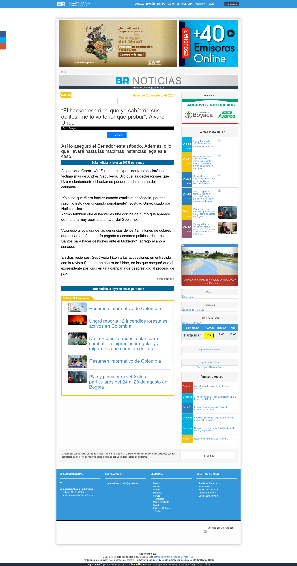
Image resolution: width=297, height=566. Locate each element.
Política (156, 508)
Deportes (157, 492)
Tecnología (158, 498)
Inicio (63, 71)
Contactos (232, 3)
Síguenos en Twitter (210, 362)
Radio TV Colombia (208, 489)
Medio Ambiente (161, 501)
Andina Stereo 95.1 (208, 492)
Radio (158, 511)
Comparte (117, 135)
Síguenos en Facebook (209, 349)
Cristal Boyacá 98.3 (208, 495)
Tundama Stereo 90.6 (209, 483)
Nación (156, 486)
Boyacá (156, 483)
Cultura (156, 495)
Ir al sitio (208, 455)
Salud (156, 504)
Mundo (156, 489)
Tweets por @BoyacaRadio (210, 367)
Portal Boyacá (205, 486)
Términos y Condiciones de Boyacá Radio (174, 556)
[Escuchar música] (208, 43)
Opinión (166, 508)
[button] (67, 43)
